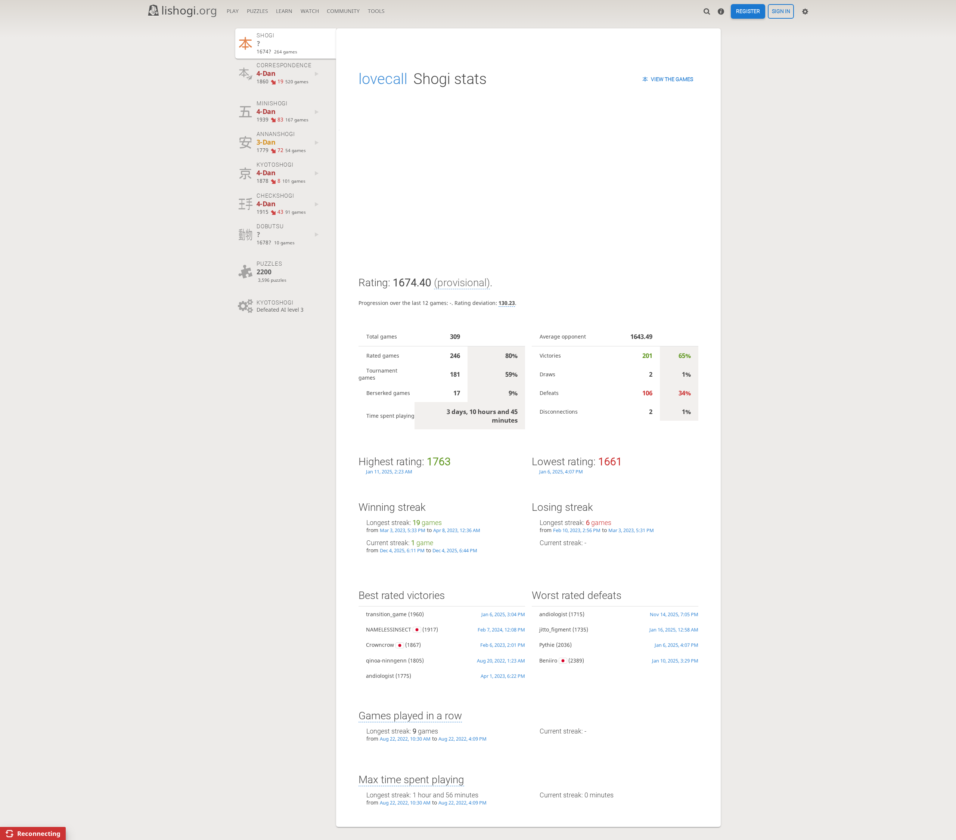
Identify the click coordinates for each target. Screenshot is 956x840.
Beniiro (548, 660)
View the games (672, 79)
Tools (376, 11)
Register (748, 12)
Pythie (547, 644)
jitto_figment (555, 629)
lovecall (382, 79)
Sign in (781, 12)
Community (343, 11)
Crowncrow (380, 644)
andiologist (380, 675)
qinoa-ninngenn (386, 660)
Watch (310, 11)
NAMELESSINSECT (388, 629)
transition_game (386, 614)
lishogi (189, 10)
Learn (284, 11)
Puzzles (257, 11)
